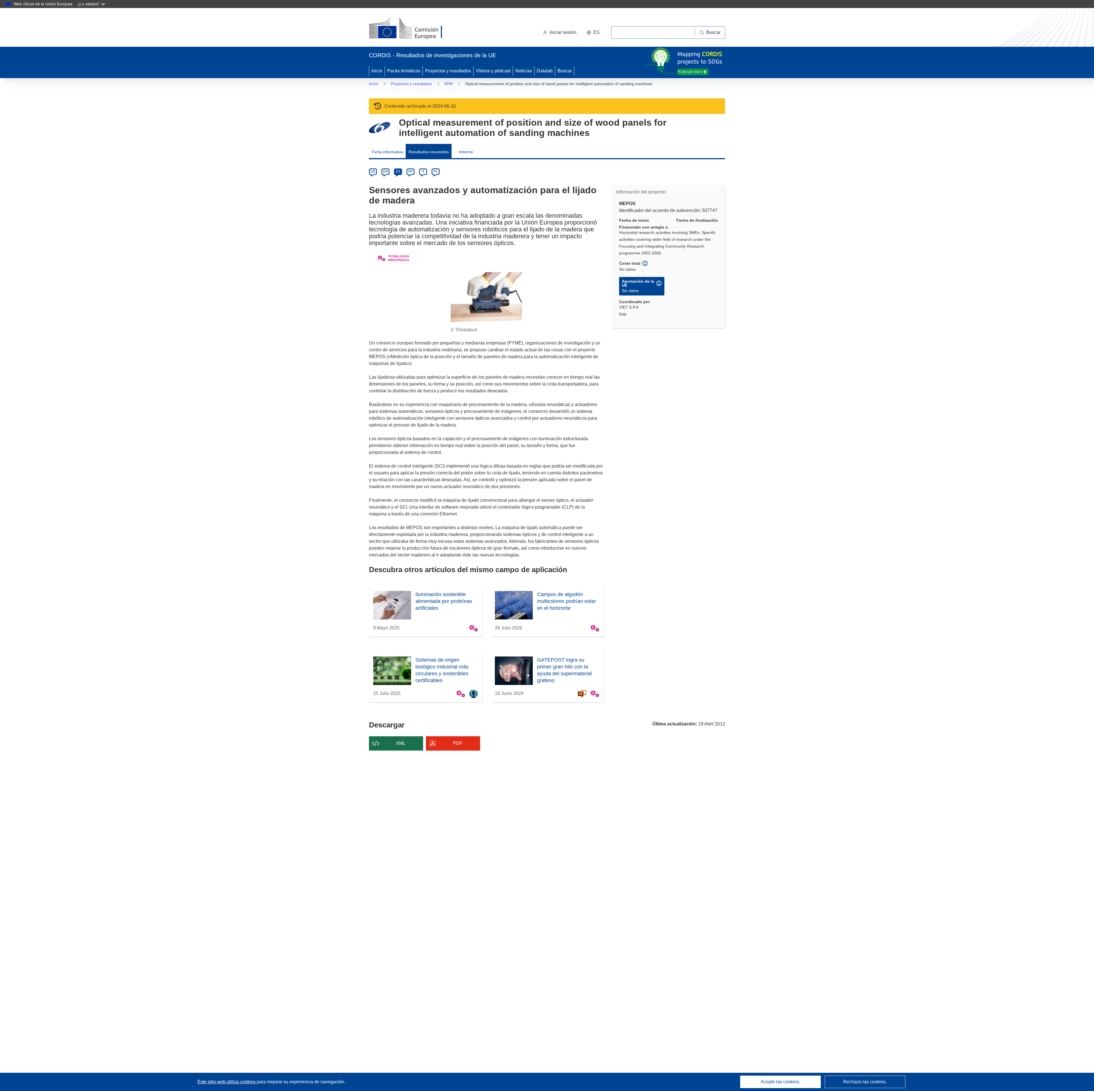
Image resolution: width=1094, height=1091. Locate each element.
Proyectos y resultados (448, 70)
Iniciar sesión (563, 32)
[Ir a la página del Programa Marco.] (379, 127)
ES (398, 172)
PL (436, 172)
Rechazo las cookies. (865, 1081)
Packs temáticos (403, 70)
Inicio (377, 70)
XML (400, 743)
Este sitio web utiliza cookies (227, 1081)
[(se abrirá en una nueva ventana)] (415, 28)
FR (410, 172)
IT (423, 172)
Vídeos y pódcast (493, 70)
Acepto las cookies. (780, 1081)
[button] (593, 32)
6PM (448, 83)
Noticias (523, 70)
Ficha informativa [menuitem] (387, 152)
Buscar (565, 70)
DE (373, 172)
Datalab (545, 70)
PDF (457, 743)
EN (385, 172)
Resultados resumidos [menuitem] (429, 152)
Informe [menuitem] (466, 152)
